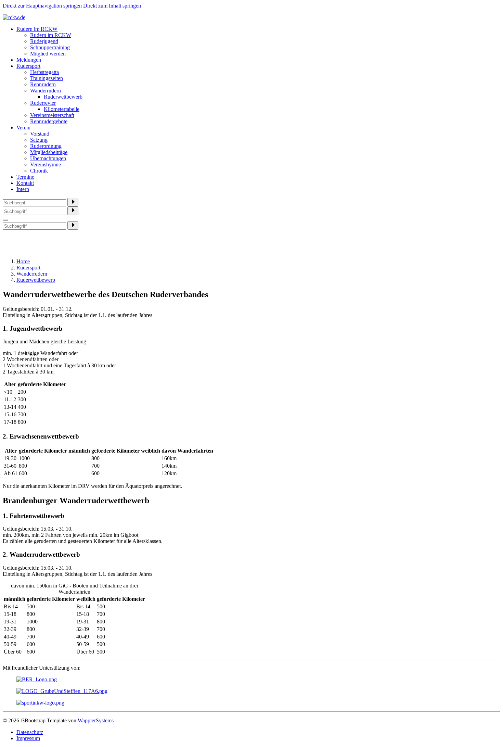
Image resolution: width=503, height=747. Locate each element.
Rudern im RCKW (36, 29)
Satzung (39, 140)
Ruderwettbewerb (63, 97)
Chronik (39, 171)
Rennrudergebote (48, 121)
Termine (25, 177)
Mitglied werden (48, 53)
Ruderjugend (44, 41)
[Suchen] (72, 202)
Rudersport (28, 66)
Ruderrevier (43, 103)
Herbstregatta (44, 72)
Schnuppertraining (50, 47)
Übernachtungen (48, 158)
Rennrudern (43, 84)
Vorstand (39, 134)
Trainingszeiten (46, 78)
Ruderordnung (46, 146)
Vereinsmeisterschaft (52, 115)
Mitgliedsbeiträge (48, 152)
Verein (23, 127)
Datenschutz (29, 732)
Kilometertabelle (61, 109)
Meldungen (28, 60)
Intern (22, 189)
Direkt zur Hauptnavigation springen (43, 6)
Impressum (28, 738)
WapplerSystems (96, 720)
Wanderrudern (45, 90)
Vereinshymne (45, 164)
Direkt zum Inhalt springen (112, 6)
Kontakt (25, 183)
